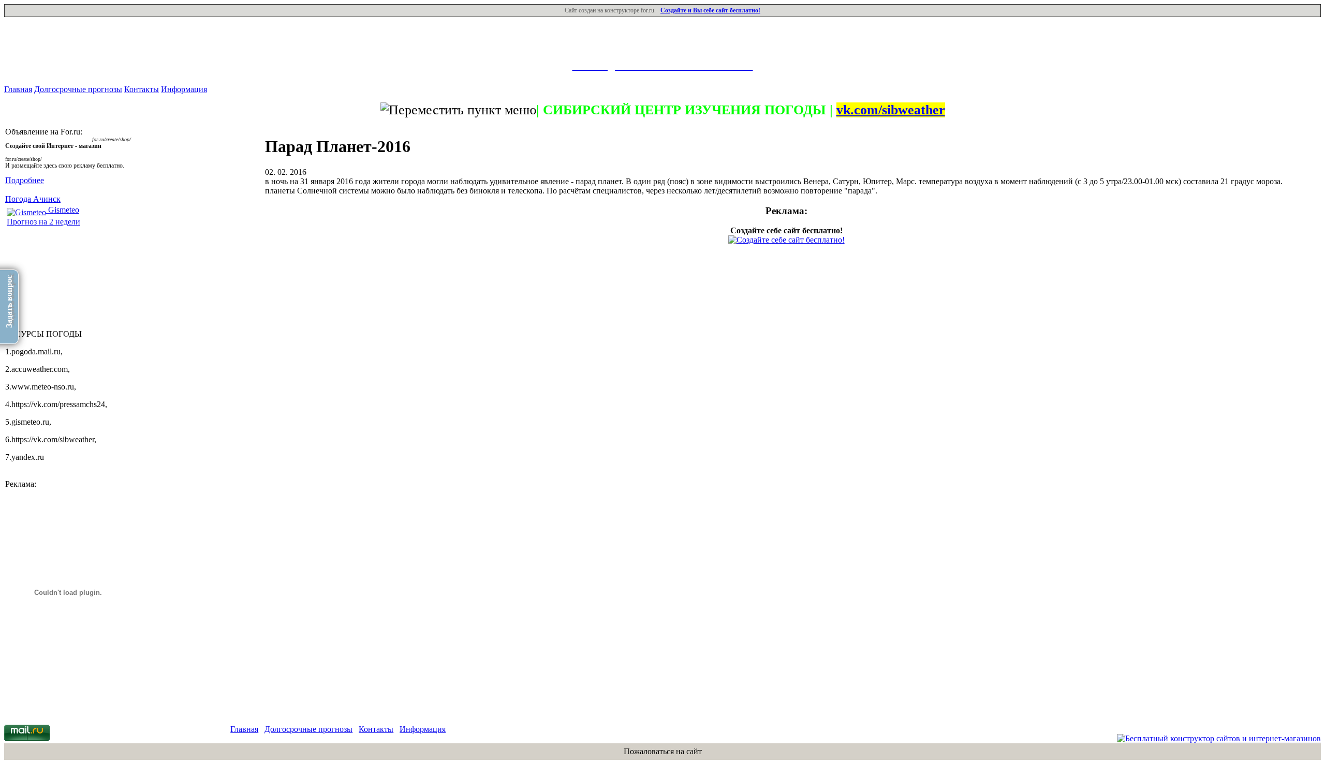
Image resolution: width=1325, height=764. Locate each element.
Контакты (141, 89)
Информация (184, 89)
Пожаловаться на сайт (663, 751)
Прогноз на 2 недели (43, 221)
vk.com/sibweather (890, 109)
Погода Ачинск (33, 198)
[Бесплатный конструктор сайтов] (1219, 738)
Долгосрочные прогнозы (78, 89)
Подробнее (24, 180)
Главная (18, 89)
